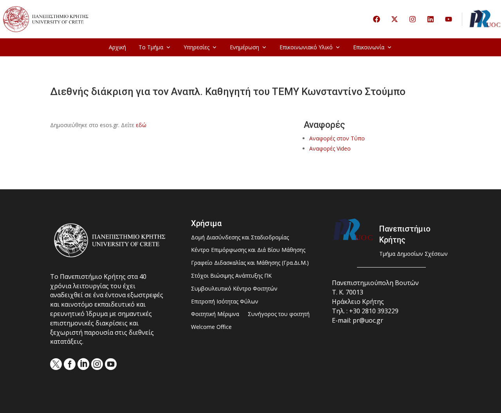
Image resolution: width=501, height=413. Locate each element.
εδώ (141, 125)
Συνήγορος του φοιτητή (279, 314)
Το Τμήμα (151, 47)
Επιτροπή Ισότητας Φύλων (224, 301)
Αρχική (117, 47)
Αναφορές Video (330, 148)
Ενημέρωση (244, 47)
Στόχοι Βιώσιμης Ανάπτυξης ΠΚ (231, 276)
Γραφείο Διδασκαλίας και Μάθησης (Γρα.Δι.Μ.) (250, 263)
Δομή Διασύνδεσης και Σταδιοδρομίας (240, 237)
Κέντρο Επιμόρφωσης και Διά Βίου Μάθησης (248, 250)
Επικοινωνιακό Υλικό (306, 47)
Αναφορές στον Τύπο (337, 138)
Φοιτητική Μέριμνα (215, 314)
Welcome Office (211, 327)
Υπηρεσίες (196, 47)
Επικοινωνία (368, 47)
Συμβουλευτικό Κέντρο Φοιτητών (234, 289)
